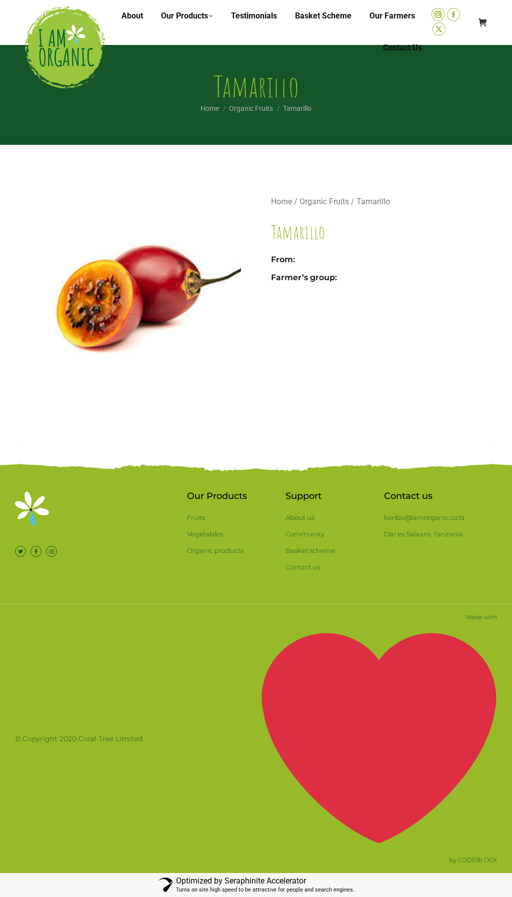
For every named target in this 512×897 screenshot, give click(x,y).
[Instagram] (51, 551)
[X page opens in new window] (439, 28)
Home (281, 201)
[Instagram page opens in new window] (438, 14)
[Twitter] (20, 551)
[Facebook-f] (36, 551)
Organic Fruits (324, 201)
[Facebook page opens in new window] (453, 14)
